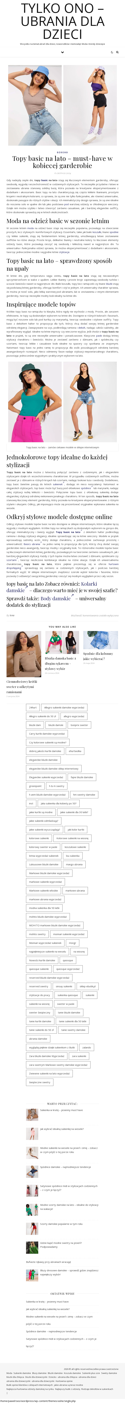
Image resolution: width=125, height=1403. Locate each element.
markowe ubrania (75, 890)
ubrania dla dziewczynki (18, 1381)
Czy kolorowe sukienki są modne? (47, 742)
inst (31, 803)
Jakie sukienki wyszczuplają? (44, 829)
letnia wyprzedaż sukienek (43, 855)
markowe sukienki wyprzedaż (45, 881)
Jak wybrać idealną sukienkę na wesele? (48, 1309)
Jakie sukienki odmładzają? (43, 820)
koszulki (97, 232)
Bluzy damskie (39, 1373)
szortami (11, 560)
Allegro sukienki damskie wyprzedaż (64, 707)
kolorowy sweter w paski (43, 847)
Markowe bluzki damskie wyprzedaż (49, 873)
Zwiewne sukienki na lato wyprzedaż (49, 1073)
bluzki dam (35, 725)
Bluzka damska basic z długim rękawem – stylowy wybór (60, 663)
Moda (9, 1373)
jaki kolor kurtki (76, 829)
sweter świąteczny (39, 1012)
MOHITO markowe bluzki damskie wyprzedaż (54, 925)
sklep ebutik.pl (88, 986)
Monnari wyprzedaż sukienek (45, 942)
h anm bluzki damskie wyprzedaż (47, 794)
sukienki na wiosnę (39, 1003)
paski (99, 335)
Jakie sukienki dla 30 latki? (74, 812)
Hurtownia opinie (64, 1381)
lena (12, 615)
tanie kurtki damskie (40, 1021)
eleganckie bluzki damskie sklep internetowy (53, 768)
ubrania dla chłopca (67, 1377)
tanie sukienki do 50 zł (41, 1029)
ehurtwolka (75, 751)
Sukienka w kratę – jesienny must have (47, 1301)
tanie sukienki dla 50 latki (72, 1021)
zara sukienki (79, 1056)
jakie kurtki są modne (41, 812)
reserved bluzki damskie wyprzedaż (49, 977)
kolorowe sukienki (39, 838)
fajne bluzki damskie (82, 777)
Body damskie (56, 598)
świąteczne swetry (39, 1082)
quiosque (68, 960)
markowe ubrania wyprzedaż (45, 899)
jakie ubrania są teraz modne (68, 1384)
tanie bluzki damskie (69, 1012)
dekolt (81, 327)
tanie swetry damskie (73, 1029)
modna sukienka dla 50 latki (44, 908)
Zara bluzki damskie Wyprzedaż (46, 1056)
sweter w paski (65, 1003)
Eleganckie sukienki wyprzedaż (46, 777)
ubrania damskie (38, 1038)
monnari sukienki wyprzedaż (68, 934)
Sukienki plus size (91, 1373)
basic (44, 180)
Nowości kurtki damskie (42, 960)
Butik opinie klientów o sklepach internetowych (30, 1384)
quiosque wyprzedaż (68, 969)
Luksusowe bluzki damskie (43, 864)
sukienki (90, 995)
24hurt (33, 707)
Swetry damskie (109, 1373)
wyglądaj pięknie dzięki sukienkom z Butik (52, 1047)
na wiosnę (79, 951)
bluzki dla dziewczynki (36, 1377)
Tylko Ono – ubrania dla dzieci (63, 20)
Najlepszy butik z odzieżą (67, 1389)
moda (30, 228)
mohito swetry (37, 934)
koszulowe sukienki (75, 847)
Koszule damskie (72, 1373)
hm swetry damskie (84, 794)
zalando (86, 1047)
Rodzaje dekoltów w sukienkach (97, 1389)
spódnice (86, 488)
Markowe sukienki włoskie (43, 890)
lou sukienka (72, 855)
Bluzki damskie (55, 1373)
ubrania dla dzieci (87, 1377)
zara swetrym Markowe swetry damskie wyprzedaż (58, 1064)
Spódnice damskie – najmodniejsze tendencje (51, 1331)
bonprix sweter (79, 725)
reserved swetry (38, 986)
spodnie (114, 232)
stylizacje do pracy (39, 995)
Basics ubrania (32, 544)
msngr (72, 942)
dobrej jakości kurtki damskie (45, 751)
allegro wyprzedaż (74, 716)
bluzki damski (56, 725)
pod (66, 204)
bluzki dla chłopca (15, 1377)
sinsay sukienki (64, 986)
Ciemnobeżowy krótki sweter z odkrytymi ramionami (22, 687)
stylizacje (64, 252)
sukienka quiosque (68, 995)
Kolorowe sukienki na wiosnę (72, 838)
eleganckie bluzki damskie (43, 759)
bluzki (109, 283)
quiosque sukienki (39, 969)
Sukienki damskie (22, 1373)
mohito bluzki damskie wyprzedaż (48, 916)
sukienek (57, 484)
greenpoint (35, 786)
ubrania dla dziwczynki (43, 1381)
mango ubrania (74, 864)
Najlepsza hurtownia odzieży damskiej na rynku (30, 1389)
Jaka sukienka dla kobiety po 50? (58, 803)
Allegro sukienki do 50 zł (42, 716)
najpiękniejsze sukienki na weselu (47, 951)
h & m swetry (56, 786)
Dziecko (62, 152)
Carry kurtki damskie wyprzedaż (47, 733)
